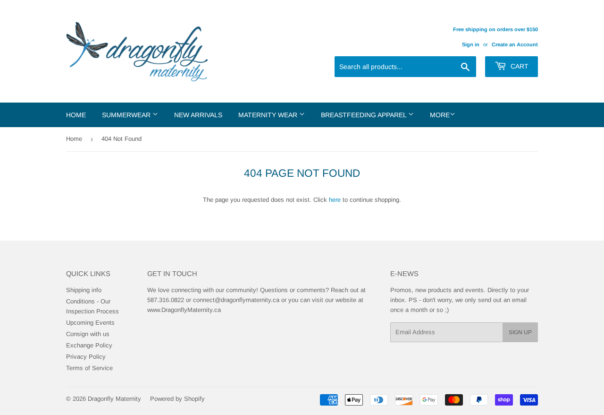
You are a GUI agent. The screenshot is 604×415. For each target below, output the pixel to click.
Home (76, 115)
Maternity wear (268, 115)
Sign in (470, 44)
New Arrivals (198, 115)
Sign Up (520, 332)
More (440, 115)
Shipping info (83, 290)
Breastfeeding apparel (364, 115)
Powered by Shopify (177, 398)
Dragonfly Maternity (114, 398)
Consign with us (87, 333)
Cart (518, 66)
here (335, 199)
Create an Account (515, 44)
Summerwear (127, 115)
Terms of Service (89, 368)
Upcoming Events (90, 322)
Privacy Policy (86, 356)
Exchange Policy (89, 345)
